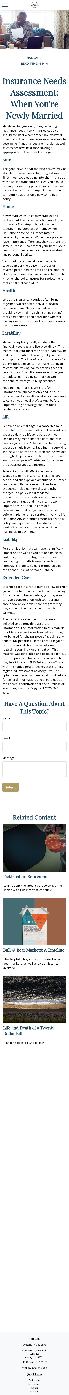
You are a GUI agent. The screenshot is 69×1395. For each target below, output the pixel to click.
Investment (34, 1383)
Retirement (34, 1380)
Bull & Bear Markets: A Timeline (33, 950)
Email (6, 738)
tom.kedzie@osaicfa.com (35, 1367)
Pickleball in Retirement (26, 876)
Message (8, 758)
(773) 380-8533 (38, 1344)
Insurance (35, 1391)
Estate (34, 1387)
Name (6, 718)
